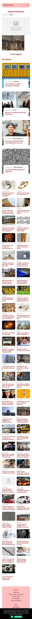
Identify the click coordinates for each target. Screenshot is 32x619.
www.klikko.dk (17, 600)
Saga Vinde (16, 81)
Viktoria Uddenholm (18, 167)
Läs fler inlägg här (16, 54)
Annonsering (16, 607)
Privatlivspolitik (18, 616)
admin (11, 14)
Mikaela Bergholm (17, 138)
